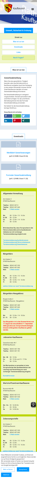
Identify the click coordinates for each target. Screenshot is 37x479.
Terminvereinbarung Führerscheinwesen (16, 242)
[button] (8, 116)
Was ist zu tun (18, 42)
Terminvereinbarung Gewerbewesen (15, 244)
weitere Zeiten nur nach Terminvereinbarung (18, 286)
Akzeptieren (23, 469)
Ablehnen (6, 475)
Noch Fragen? (18, 58)
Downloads (18, 47)
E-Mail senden (14, 209)
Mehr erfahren (8, 469)
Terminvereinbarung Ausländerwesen (15, 240)
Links (19, 52)
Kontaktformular (9, 376)
